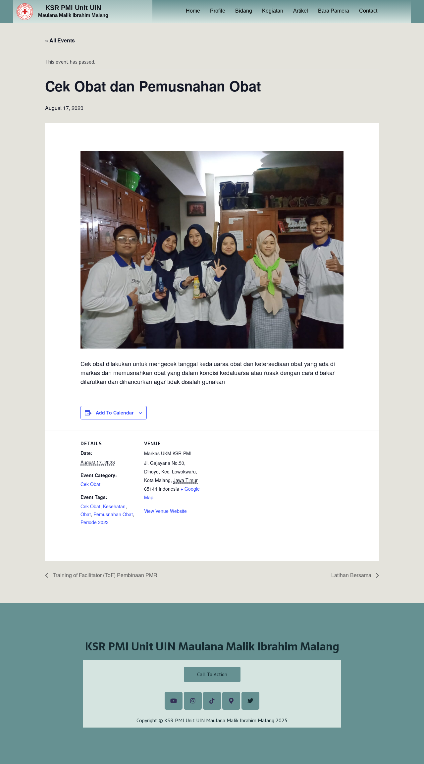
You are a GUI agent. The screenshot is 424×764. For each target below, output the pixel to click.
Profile (217, 11)
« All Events (60, 40)
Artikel (300, 11)
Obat (85, 514)
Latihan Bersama (352, 575)
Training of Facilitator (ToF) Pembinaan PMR (104, 575)
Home (193, 11)
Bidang (243, 11)
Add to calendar (114, 412)
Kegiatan (272, 11)
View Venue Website (165, 511)
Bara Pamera (333, 11)
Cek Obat (90, 484)
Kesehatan (114, 506)
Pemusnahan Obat (113, 514)
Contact (368, 11)
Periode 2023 (94, 522)
